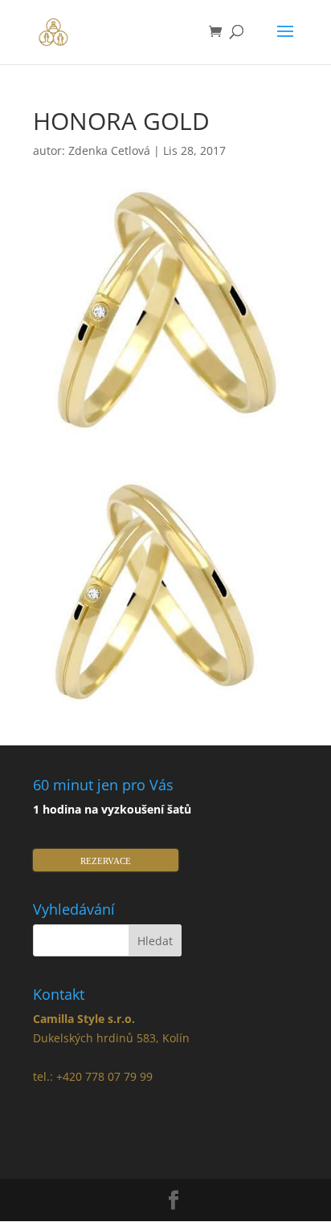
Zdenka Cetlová (109, 150)
